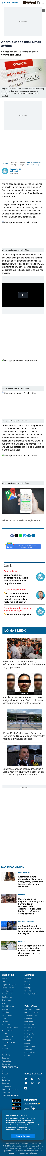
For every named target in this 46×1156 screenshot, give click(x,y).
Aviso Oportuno (30, 1016)
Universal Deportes (10, 1027)
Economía (6, 1024)
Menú (4, 1052)
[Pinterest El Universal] (39, 1083)
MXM (4, 1046)
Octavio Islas (10, 571)
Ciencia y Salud (8, 1043)
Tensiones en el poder (18, 614)
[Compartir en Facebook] (12, 535)
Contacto (33, 1140)
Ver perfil (14, 173)
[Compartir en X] (16, 535)
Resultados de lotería (30, 1053)
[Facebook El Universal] (32, 1079)
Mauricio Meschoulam (15, 589)
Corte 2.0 (6, 982)
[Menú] (43, 2)
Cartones (5, 1021)
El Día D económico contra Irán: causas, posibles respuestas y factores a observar (16, 597)
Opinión (9, 565)
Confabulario (7, 1037)
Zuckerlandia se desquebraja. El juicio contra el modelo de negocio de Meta (16, 579)
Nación (5, 979)
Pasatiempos (29, 1046)
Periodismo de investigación (8, 989)
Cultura (5, 1033)
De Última (6, 1080)
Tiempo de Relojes (10, 1089)
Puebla (27, 985)
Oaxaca (27, 982)
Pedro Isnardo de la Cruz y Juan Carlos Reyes (17, 609)
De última (6, 1055)
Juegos (27, 1043)
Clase (4, 1071)
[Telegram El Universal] (25, 1079)
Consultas (6, 1064)
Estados (5, 1012)
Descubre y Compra (32, 1009)
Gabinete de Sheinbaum (7, 998)
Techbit (5, 163)
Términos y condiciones (18, 1140)
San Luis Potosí (30, 994)
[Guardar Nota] (33, 535)
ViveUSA (27, 1040)
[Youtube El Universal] (26, 1083)
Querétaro (28, 991)
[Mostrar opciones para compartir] (43, 10)
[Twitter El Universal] (39, 1079)
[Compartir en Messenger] (25, 535)
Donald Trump (8, 1006)
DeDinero (28, 1037)
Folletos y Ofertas (31, 1012)
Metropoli (6, 1009)
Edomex (27, 979)
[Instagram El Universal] (32, 1083)
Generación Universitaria (29, 1026)
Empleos (28, 1019)
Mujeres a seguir (9, 985)
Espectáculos (7, 1030)
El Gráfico (28, 1031)
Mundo (5, 1003)
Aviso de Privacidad (23, 1129)
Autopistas (6, 1061)
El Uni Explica (8, 994)
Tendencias (6, 1040)
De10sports (29, 1034)
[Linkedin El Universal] (25, 1088)
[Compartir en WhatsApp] (20, 535)
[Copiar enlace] (29, 535)
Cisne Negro (7, 1092)
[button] (29, 2)
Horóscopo (28, 1049)
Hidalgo (27, 988)
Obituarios (28, 1022)
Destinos (5, 1058)
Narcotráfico (7, 1015)
